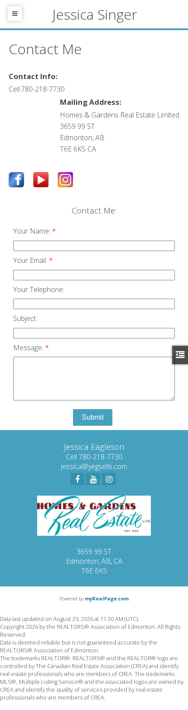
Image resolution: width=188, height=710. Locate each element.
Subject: (25, 318)
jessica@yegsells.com (94, 466)
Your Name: (32, 231)
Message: (29, 347)
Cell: (15, 89)
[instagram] (109, 479)
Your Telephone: (38, 289)
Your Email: (31, 260)
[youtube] (93, 479)
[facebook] (77, 479)
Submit (93, 417)
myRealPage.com (107, 598)
